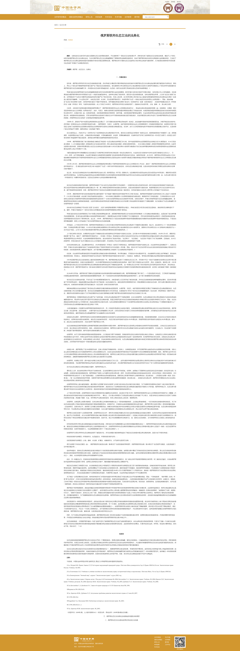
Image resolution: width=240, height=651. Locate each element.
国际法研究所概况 (76, 17)
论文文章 (63, 25)
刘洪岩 (70, 40)
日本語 (173, 1)
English (167, 1)
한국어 (179, 1)
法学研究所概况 (60, 17)
